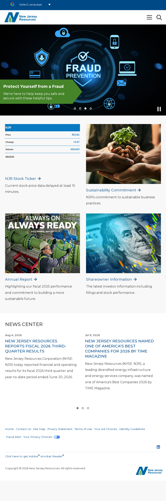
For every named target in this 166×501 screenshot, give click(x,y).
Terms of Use (83, 429)
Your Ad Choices (105, 429)
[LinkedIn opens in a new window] (158, 447)
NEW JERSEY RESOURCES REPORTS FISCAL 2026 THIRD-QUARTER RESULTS (35, 346)
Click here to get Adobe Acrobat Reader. (35, 456)
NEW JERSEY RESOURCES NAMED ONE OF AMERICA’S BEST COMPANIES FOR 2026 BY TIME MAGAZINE (119, 349)
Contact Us (23, 429)
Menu (150, 17)
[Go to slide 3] (85, 108)
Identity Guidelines (132, 429)
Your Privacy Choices (38, 436)
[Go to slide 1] (75, 108)
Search (159, 17)
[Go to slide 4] (90, 108)
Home (9, 429)
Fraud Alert (13, 436)
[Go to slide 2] (80, 108)
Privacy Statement (59, 429)
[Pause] (159, 110)
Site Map (39, 429)
